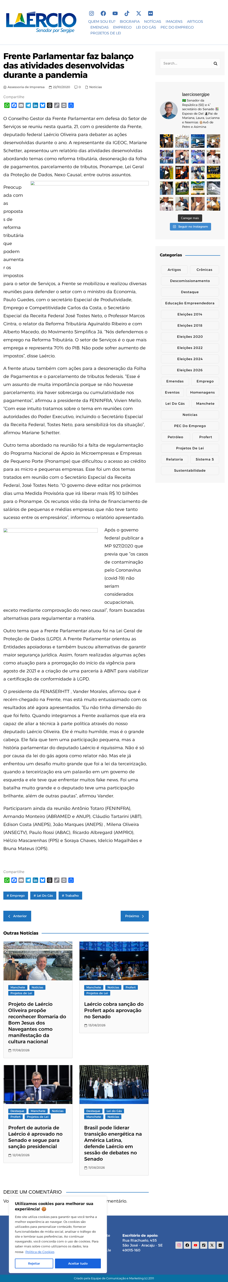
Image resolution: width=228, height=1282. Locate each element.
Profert (131, 987)
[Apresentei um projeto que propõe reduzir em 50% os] (166, 141)
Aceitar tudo (78, 1263)
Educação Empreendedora (190, 303)
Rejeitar (34, 1263)
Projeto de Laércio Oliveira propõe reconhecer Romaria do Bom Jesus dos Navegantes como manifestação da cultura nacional (37, 1023)
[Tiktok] (127, 13)
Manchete (17, 987)
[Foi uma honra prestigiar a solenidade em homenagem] (166, 156)
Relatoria (174, 459)
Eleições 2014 (189, 314)
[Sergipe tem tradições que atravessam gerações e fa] (166, 188)
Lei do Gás (45, 896)
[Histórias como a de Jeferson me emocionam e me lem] (213, 203)
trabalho (72, 896)
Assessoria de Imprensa (26, 87)
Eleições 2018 (190, 325)
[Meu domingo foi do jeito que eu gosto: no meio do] (182, 141)
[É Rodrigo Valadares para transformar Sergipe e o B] (166, 172)
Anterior (20, 916)
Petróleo (175, 437)
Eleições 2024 (190, 359)
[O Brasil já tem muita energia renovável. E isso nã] (213, 188)
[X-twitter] (138, 13)
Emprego (205, 381)
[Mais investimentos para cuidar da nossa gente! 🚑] (197, 141)
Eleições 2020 (190, 336)
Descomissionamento (190, 281)
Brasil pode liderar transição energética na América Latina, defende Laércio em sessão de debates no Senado (113, 1143)
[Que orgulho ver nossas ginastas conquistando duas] (213, 172)
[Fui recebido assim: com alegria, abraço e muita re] (197, 156)
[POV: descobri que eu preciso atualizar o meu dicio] (197, 203)
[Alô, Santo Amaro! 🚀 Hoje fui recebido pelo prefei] (197, 172)
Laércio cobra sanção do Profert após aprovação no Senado (114, 1010)
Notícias (95, 87)
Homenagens (202, 392)
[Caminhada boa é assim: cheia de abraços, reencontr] (182, 156)
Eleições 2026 (190, 370)
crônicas (204, 270)
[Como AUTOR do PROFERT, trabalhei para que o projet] (182, 188)
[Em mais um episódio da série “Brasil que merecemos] (213, 156)
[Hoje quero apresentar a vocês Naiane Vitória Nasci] (182, 172)
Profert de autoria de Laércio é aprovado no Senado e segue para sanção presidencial (35, 1137)
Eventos (172, 392)
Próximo (132, 916)
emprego (17, 896)
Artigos (174, 270)
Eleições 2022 (190, 348)
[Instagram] (91, 13)
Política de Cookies (39, 1252)
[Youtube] (115, 13)
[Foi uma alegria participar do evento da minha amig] (213, 141)
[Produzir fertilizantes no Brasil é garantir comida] (197, 188)
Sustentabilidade (190, 470)
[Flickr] (150, 13)
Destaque (17, 1111)
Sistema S (205, 459)
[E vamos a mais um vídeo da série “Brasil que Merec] (166, 203)
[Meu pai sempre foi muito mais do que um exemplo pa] (182, 203)
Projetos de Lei (21, 993)
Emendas (175, 381)
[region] (58, 1234)
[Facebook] (103, 13)
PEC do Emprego (190, 426)
